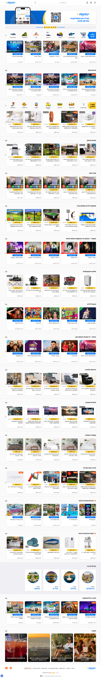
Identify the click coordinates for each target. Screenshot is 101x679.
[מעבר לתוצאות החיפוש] (35, 2)
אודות (73, 668)
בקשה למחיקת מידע (53, 668)
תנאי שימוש (44, 668)
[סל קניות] (91, 3)
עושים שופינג (92, 105)
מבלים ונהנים (92, 35)
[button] (5, 35)
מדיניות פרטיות (36, 668)
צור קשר (68, 668)
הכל (6, 70)
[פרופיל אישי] (87, 3)
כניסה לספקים (28, 668)
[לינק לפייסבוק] (10, 669)
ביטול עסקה (62, 668)
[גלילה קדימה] (5, 35)
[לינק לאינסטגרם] (6, 669)
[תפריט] (95, 3)
